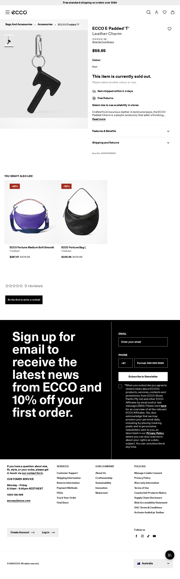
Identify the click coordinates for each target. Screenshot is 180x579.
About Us (100, 473)
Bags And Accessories (18, 24)
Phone (122, 355)
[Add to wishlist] (169, 29)
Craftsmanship (103, 477)
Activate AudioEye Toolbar (149, 512)
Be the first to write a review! (24, 299)
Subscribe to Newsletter (143, 376)
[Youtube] (154, 536)
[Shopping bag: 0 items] (172, 12)
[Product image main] (9, 40)
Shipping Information (69, 477)
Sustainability (103, 482)
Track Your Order (66, 497)
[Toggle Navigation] (7, 12)
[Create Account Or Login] (156, 12)
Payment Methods (67, 487)
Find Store (63, 502)
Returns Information (68, 482)
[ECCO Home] (19, 12)
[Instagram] (142, 536)
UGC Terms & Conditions (148, 507)
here (163, 405)
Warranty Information (146, 482)
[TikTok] (148, 536)
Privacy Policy (155, 433)
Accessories (45, 24)
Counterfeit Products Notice (150, 492)
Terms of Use (141, 487)
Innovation (101, 487)
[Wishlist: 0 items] (164, 12)
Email (122, 333)
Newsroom (101, 492)
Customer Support (67, 473)
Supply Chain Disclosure (148, 497)
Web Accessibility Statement (150, 502)
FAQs (60, 492)
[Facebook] (136, 536)
